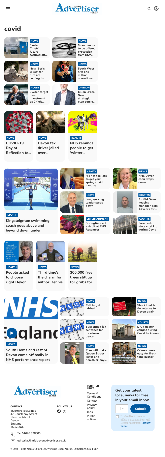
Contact (92, 401)
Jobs (90, 412)
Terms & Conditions (94, 395)
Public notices (91, 417)
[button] (8, 9)
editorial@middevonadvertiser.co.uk (41, 440)
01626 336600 (31, 433)
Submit (140, 409)
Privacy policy (92, 406)
